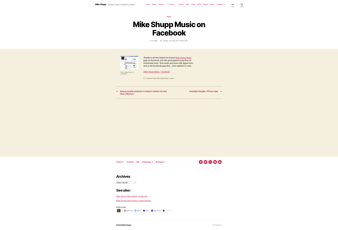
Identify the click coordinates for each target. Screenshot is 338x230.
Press (193, 4)
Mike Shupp (100, 4)
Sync (187, 4)
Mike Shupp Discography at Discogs (131, 196)
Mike (156, 41)
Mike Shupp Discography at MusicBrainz (133, 201)
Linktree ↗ (120, 162)
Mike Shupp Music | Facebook (156, 72)
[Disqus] (169, 128)
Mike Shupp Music (184, 58)
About (206, 4)
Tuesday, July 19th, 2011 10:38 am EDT (175, 41)
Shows (161, 4)
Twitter (171, 78)
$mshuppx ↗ (161, 162)
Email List (130, 162)
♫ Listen (180, 4)
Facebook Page (151, 78)
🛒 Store (170, 4)
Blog (211, 4)
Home (148, 4)
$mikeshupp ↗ (147, 162)
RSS (137, 162)
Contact (220, 4)
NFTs (199, 4)
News (154, 4)
